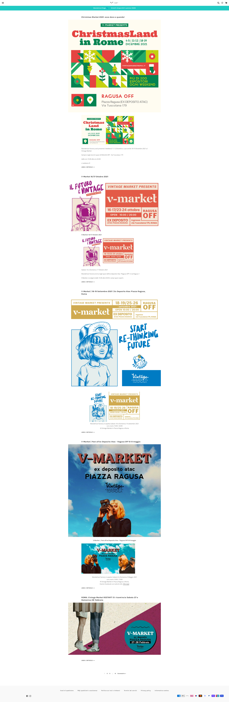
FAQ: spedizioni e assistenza (87, 690)
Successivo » (122, 673)
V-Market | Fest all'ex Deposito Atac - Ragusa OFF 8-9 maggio (110, 442)
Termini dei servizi (130, 690)
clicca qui (126, 584)
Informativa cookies (162, 690)
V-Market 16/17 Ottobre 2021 (94, 177)
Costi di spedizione (67, 690)
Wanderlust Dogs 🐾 (100, 8)
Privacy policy (146, 690)
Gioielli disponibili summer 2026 (123, 8)
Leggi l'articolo (87, 167)
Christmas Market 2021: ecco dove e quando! (103, 17)
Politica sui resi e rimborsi (110, 690)
